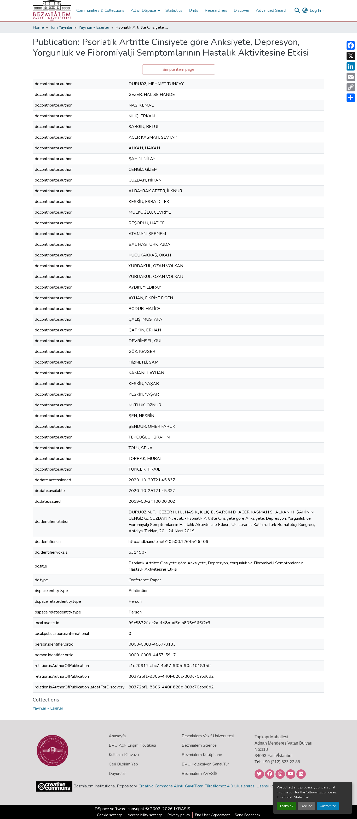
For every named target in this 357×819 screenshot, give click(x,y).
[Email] (351, 77)
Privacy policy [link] (179, 814)
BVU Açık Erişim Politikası (132, 745)
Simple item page (178, 69)
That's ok (286, 806)
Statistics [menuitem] (173, 10)
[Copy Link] (351, 87)
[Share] (351, 97)
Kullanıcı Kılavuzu (124, 755)
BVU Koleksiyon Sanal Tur (205, 764)
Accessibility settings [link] (145, 814)
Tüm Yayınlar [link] (61, 27)
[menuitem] (145, 10)
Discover (242, 10)
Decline (306, 806)
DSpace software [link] (110, 809)
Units (193, 10)
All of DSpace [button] (143, 10)
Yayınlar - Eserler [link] (94, 27)
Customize (328, 806)
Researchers (216, 10)
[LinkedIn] (351, 66)
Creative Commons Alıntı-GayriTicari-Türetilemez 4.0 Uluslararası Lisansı (204, 786)
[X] (351, 56)
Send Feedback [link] (247, 814)
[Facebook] (351, 45)
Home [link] (38, 27)
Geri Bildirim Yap (123, 764)
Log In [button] (316, 10)
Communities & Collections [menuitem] (100, 10)
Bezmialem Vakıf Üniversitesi (208, 736)
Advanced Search (271, 10)
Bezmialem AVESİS (199, 773)
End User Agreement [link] (212, 814)
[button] (52, 10)
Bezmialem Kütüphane (202, 755)
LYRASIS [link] (182, 809)
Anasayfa (117, 736)
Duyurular (117, 773)
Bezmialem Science (199, 745)
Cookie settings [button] (110, 814)
